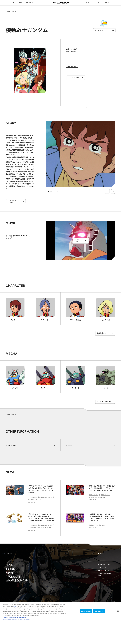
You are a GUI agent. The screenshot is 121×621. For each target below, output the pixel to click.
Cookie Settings (86, 611)
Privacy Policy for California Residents (14, 617)
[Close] (118, 611)
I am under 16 (99, 611)
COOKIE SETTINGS (107, 575)
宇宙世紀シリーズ (72, 66)
